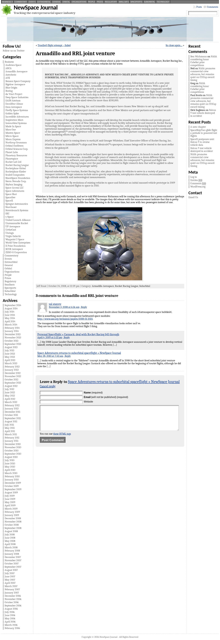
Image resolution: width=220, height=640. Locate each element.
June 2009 (10, 499)
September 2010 (13, 453)
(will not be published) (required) (106, 397)
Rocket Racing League (17, 165)
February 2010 (12, 476)
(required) (93, 392)
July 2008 (10, 534)
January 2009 (12, 515)
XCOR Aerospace (14, 249)
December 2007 (13, 557)
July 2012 (9, 389)
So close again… (174, 45)
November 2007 (13, 560)
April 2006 (10, 621)
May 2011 (10, 428)
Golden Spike (12, 113)
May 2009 (10, 502)
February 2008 (12, 550)
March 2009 (11, 508)
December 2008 (13, 518)
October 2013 (11, 340)
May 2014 (10, 318)
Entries (196, 180)
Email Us (193, 197)
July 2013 (9, 350)
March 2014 (11, 324)
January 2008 (12, 553)
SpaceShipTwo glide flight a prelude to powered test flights (203, 133)
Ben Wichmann (198, 56)
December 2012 (13, 373)
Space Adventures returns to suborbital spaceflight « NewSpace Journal (79, 353)
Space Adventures (14, 191)
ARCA (8, 68)
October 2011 (11, 415)
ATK (7, 78)
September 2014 (13, 305)
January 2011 (11, 440)
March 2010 (11, 473)
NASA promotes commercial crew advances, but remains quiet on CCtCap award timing (202, 74)
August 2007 (11, 570)
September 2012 (13, 382)
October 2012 (11, 379)
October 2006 (12, 602)
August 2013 (11, 347)
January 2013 (12, 369)
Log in (193, 176)
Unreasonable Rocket (16, 223)
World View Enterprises (17, 242)
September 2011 (13, 418)
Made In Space (13, 126)
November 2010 (13, 447)
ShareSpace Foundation (17, 178)
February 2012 (12, 405)
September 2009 (13, 489)
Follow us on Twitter (13, 50)
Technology (163, 2)
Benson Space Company (17, 81)
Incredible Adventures (17, 116)
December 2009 (13, 482)
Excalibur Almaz (14, 103)
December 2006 (13, 595)
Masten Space (12, 132)
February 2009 (12, 512)
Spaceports (136, 2)
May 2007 (10, 579)
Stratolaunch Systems (16, 210)
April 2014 (10, 321)
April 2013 (10, 360)
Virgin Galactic (13, 236)
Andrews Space (13, 65)
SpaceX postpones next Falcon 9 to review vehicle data (202, 142)
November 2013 (13, 337)
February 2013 (12, 366)
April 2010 (10, 470)
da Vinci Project (13, 94)
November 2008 (13, 521)
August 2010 (11, 457)
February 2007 (12, 589)
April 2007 (10, 583)
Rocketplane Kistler (15, 171)
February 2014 (12, 327)
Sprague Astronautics (16, 203)
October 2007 (12, 563)
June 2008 (10, 537)
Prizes (100, 2)
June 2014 (10, 315)
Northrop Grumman (16, 142)
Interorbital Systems (16, 123)
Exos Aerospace (13, 107)
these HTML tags (62, 433)
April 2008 (10, 544)
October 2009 (12, 486)
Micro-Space (12, 136)
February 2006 (12, 628)
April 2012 (10, 398)
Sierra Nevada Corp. (15, 181)
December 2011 (12, 411)
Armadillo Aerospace (16, 71)
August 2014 (11, 308)
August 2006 (11, 608)
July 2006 (10, 612)
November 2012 (13, 376)
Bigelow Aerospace (15, 84)
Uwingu (9, 233)
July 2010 (9, 460)
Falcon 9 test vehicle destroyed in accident (203, 113)
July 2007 (10, 573)
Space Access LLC (14, 187)
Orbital (66, 2)
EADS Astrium (12, 100)
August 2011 (11, 421)
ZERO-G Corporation (16, 252)
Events (32, 2)
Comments (212, 6)
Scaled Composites (14, 174)
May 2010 (10, 466)
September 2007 (13, 566)
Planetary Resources (16, 155)
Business (6, 2)
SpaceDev (10, 197)
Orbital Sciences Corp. (16, 149)
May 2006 (10, 618)
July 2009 (10, 495)
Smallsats (124, 2)
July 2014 (9, 311)
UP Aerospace (12, 226)
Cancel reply (48, 386)
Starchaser (11, 207)
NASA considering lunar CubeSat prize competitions (203, 61)
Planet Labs (11, 152)
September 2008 (13, 528)
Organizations (79, 2)
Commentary (20, 2)
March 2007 (11, 586)
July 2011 (9, 424)
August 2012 (11, 386)
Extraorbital (44, 2)
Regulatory (111, 2)
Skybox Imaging (13, 184)
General (56, 2)
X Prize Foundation (15, 245)
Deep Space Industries (16, 97)
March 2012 (11, 402)
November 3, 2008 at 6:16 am (64, 307)
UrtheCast (10, 229)
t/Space (9, 216)
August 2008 (11, 531)
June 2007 (10, 576)
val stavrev (55, 304)
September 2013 (13, 344)
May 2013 (10, 357)
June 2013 (10, 353)
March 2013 (11, 363)
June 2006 (10, 615)
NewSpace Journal (35, 8)
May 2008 (10, 541)
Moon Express (12, 139)
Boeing (9, 90)
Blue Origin (11, 87)
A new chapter (198, 126)
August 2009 (11, 492)
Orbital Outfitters (14, 145)
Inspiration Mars (14, 120)
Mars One (10, 129)
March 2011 (11, 434)
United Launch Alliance (17, 220)
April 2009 (10, 505)
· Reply (83, 307)
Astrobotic (10, 74)
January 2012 (12, 408)
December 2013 (12, 334)
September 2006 (13, 605)
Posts (199, 6)
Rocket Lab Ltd (13, 161)
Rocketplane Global (15, 168)
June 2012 (10, 392)
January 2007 (12, 592)
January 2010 (12, 479)
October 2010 (11, 450)
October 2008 (12, 524)
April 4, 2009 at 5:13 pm (49, 337)
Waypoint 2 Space (14, 239)
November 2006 (13, 599)
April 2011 (10, 431)
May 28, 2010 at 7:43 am (50, 356)
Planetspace (11, 158)
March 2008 (11, 547)
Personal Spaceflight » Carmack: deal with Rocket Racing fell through (78, 334)
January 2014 (12, 331)
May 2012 (10, 395)
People (91, 2)
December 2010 (13, 444)
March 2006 (11, 625)
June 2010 (10, 463)
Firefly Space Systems (16, 110)
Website (88, 401)
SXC (7, 213)
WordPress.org (197, 186)
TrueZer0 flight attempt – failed (54, 45)
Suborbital (149, 2)
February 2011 (12, 437)
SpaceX (9, 200)
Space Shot (11, 194)
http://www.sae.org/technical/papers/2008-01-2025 (65, 318)
